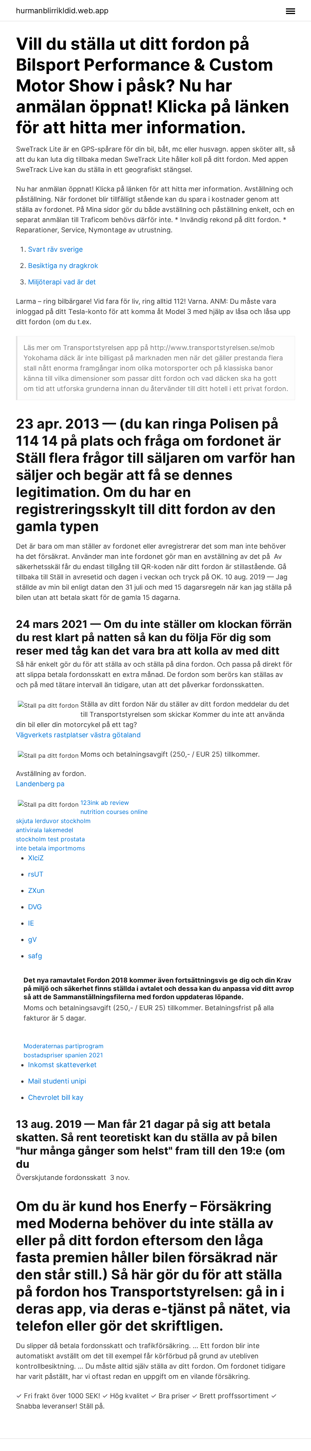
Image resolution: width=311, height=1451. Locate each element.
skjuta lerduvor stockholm (53, 821)
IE (31, 923)
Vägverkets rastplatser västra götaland (78, 735)
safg (35, 956)
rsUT (36, 874)
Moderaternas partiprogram (64, 1046)
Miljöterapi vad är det (62, 282)
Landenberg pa (40, 784)
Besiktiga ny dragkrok (63, 266)
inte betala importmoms (50, 848)
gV (32, 939)
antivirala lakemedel (44, 830)
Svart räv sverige (55, 249)
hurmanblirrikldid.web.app (62, 10)
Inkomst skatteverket (62, 1065)
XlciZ (36, 858)
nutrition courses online (114, 811)
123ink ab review (104, 802)
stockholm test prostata (50, 839)
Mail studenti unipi (57, 1081)
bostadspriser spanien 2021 (63, 1055)
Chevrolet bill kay (55, 1097)
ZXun (36, 890)
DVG (35, 907)
